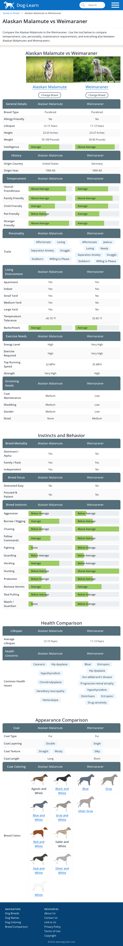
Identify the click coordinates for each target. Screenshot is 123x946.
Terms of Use (52, 931)
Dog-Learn (28, 5)
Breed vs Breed (11, 13)
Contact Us (51, 918)
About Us (50, 913)
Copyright (50, 935)
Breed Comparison (16, 926)
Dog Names (12, 918)
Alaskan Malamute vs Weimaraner (43, 13)
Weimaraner (97, 86)
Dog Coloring (13, 922)
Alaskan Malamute (50, 86)
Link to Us (50, 922)
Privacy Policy (52, 926)
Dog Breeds (12, 913)
